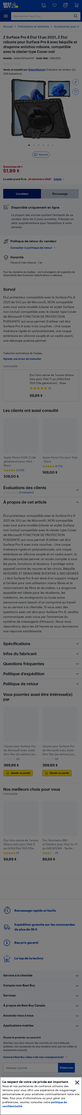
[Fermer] (77, 1082)
